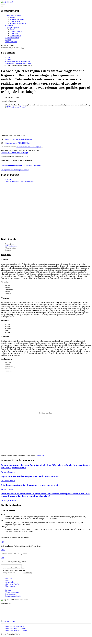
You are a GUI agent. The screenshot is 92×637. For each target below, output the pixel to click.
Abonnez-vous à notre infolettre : (14, 570)
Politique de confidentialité (14, 626)
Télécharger (39, 455)
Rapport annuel (15, 36)
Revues (12, 17)
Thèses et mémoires (17, 19)
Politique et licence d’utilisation (16, 630)
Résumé (8, 179)
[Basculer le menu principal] (2, 6)
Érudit (12, 30)
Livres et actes (15, 21)
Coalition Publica (16, 32)
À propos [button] (8, 27)
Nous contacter (10, 586)
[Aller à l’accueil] (7, 2)
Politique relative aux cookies (15, 628)
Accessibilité (9, 582)
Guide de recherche (12, 584)
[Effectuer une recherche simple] (2, 4)
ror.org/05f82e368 (21, 107)
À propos (15, 27)
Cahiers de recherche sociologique (17, 61)
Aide (7, 580)
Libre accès (14, 34)
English (8, 40)
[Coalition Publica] (8, 621)
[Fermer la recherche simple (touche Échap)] (4, 4)
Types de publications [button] (13, 15)
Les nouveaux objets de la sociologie (18, 63)
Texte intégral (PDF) (12, 181)
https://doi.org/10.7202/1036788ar (17, 143)
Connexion (9, 25)
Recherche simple (7, 45)
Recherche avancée (12, 38)
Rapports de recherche (18, 23)
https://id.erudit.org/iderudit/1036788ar (19, 139)
